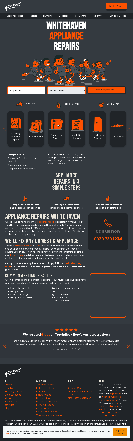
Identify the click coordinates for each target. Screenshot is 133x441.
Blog (7, 408)
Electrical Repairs (44, 398)
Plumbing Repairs (45, 404)
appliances (115, 393)
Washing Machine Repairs (49, 415)
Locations (10, 388)
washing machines (111, 396)
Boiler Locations (13, 394)
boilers (117, 403)
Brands (8, 384)
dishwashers (112, 400)
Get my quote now (105, 89)
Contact (9, 404)
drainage (114, 406)
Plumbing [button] (48, 15)
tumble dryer (16, 255)
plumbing (103, 406)
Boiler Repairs (43, 391)
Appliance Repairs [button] (15, 15)
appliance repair (45, 221)
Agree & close (120, 432)
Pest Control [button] (80, 15)
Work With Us (11, 401)
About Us (9, 398)
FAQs (70, 384)
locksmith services (108, 415)
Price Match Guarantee (79, 397)
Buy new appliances (46, 411)
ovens (102, 400)
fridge (39, 245)
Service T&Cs (74, 388)
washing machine (24, 245)
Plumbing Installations (47, 408)
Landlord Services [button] (119, 15)
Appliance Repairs (45, 384)
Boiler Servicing (43, 394)
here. (7, 433)
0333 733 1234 (108, 239)
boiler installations (108, 412)
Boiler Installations (45, 388)
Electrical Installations (47, 401)
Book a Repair (116, 6)
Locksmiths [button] (98, 15)
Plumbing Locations (15, 391)
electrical (103, 409)
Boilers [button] (34, 15)
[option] (15, 129)
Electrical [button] (63, 15)
